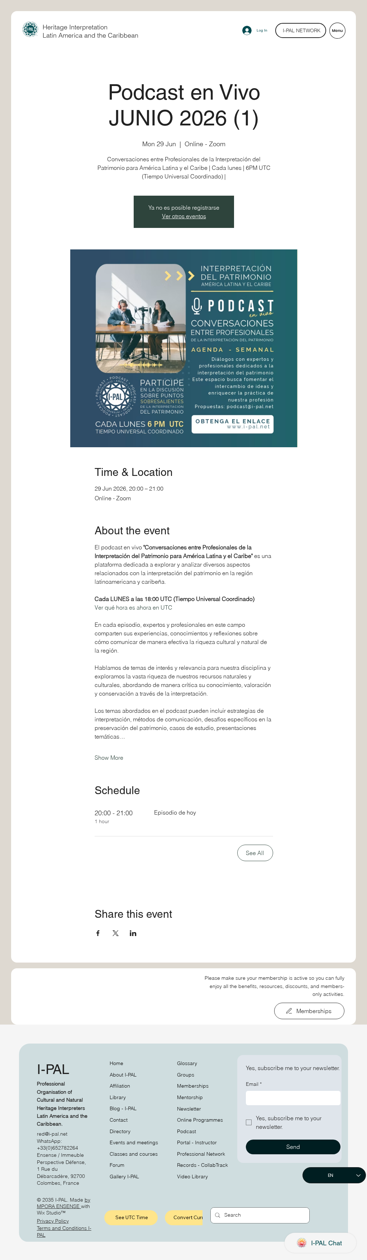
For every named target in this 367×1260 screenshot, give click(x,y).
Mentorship (190, 1097)
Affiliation (120, 1086)
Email (254, 1084)
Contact (119, 1120)
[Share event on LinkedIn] (133, 933)
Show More (109, 757)
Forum (117, 1165)
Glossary (187, 1063)
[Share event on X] (115, 933)
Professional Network (201, 1154)
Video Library (192, 1176)
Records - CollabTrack (202, 1165)
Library (118, 1097)
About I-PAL (123, 1075)
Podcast (186, 1131)
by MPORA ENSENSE (63, 1203)
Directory (120, 1131)
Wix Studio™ (51, 1212)
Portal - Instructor (197, 1142)
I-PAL (53, 1069)
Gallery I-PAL (124, 1176)
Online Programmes (200, 1120)
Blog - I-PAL (123, 1108)
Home (116, 1063)
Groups (185, 1075)
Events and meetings (134, 1142)
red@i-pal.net (52, 1134)
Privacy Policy (53, 1221)
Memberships (193, 1086)
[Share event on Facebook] (98, 933)
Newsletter (189, 1109)
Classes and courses (134, 1154)
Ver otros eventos (184, 216)
